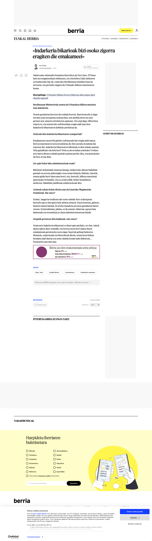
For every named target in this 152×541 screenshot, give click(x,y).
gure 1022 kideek (39, 514)
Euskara (114, 39)
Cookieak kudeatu (33, 537)
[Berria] (22, 502)
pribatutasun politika (44, 476)
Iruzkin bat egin (41, 304)
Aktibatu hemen (81, 282)
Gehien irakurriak (113, 133)
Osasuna (133, 39)
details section (97, 531)
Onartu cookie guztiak (135, 511)
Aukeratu (133, 518)
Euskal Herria (54, 272)
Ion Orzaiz (42, 65)
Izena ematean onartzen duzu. (44, 476)
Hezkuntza (123, 39)
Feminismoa (69, 272)
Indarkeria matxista (88, 272)
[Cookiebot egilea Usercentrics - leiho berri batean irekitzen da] (13, 537)
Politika (105, 39)
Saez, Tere (39, 272)
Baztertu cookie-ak (135, 524)
